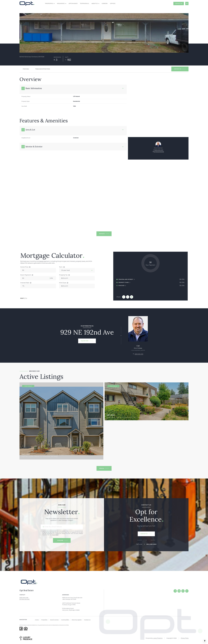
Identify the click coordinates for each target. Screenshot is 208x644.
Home (37, 619)
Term (61, 267)
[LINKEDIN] (183, 591)
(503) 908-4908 (151, 544)
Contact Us (178, 3)
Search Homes (54, 619)
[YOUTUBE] (179, 591)
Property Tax (63, 275)
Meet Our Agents (76, 619)
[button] (179, 69)
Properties (44, 619)
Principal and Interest (125, 279)
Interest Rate (24, 283)
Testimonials (84, 3)
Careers (104, 3)
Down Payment (25, 275)
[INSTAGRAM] (186, 591)
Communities (65, 619)
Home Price (24, 267)
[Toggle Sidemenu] (186, 3)
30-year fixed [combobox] (65, 270)
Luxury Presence (157, 638)
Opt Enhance (73, 3)
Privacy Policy (55, 534)
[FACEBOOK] (175, 591)
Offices (112, 3)
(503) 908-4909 (159, 150)
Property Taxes (123, 282)
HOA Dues (62, 283)
